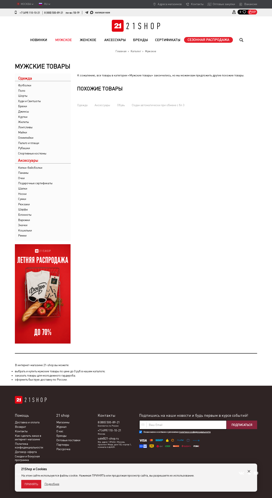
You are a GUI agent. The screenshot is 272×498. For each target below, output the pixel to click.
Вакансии (250, 4)
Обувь (121, 105)
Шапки (22, 188)
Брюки (22, 106)
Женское (88, 40)
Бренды (140, 40)
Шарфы (23, 209)
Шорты (22, 95)
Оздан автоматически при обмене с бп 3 (158, 105)
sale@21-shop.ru (108, 438)
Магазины (62, 422)
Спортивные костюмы (32, 153)
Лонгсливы (25, 127)
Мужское (63, 40)
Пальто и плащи (28, 143)
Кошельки (25, 230)
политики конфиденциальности (195, 432)
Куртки (22, 116)
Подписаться (241, 425)
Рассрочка (63, 449)
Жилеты (23, 122)
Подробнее (51, 484)
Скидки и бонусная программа (27, 458)
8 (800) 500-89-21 (53, 12)
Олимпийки (25, 137)
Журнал (61, 426)
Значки (22, 225)
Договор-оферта (26, 452)
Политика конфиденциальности (29, 445)
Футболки (24, 85)
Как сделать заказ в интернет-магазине (28, 437)
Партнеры (62, 444)
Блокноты (24, 214)
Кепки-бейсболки (30, 167)
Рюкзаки (24, 204)
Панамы (23, 172)
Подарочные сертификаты (35, 183)
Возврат (20, 426)
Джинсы (23, 111)
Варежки (24, 220)
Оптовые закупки (224, 4)
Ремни (22, 235)
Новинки (38, 40)
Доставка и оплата (27, 422)
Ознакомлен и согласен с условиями (177, 432)
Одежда (82, 105)
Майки (22, 132)
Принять (31, 484)
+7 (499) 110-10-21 (30, 12)
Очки (21, 178)
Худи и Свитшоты (29, 101)
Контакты (197, 4)
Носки (22, 193)
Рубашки (24, 148)
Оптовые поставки (68, 440)
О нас (59, 431)
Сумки (22, 199)
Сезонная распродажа (208, 40)
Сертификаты (167, 40)
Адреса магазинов (170, 4)
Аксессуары (115, 40)
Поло (21, 90)
